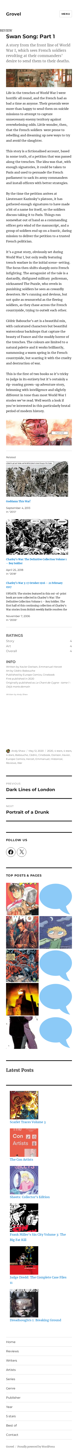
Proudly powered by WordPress (36, 1446)
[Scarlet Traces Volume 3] (24, 1105)
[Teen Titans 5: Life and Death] (55, 899)
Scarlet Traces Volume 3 (28, 1122)
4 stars (58, 750)
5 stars (11, 1416)
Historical (56, 758)
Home (11, 1342)
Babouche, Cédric (26, 754)
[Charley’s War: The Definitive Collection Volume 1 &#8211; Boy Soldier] (37, 537)
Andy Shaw (18, 750)
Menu (66, 13)
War (19, 762)
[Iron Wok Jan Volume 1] (22, 899)
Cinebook (44, 754)
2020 (50, 750)
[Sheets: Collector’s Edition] (24, 1180)
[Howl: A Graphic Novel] (22, 999)
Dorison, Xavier (60, 754)
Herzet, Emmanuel (38, 758)
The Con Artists (21, 1159)
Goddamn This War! (18, 501)
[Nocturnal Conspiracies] (55, 1032)
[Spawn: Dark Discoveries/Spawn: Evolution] (22, 965)
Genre (10, 1388)
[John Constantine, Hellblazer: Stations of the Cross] (55, 999)
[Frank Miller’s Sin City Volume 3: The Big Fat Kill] (24, 1217)
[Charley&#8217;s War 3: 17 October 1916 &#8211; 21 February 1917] (37, 601)
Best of (11, 1425)
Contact (12, 1435)
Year (9, 1407)
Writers (11, 1360)
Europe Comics (15, 758)
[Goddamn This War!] (37, 479)
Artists (11, 1370)
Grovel (13, 14)
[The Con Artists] (24, 1142)
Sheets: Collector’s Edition (30, 1197)
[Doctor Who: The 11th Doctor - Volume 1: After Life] (22, 932)
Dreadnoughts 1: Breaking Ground (35, 1320)
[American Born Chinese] (55, 965)
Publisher (13, 1397)
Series (10, 1379)
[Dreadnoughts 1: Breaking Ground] (24, 1303)
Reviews (11, 762)
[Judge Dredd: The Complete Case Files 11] (24, 1260)
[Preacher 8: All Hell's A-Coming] (22, 1032)
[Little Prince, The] (55, 932)
